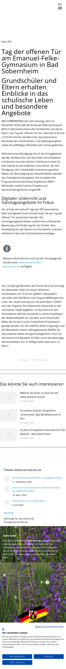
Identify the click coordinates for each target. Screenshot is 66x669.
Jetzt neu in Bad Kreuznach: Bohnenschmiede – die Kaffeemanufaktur (36, 489)
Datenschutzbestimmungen (49, 626)
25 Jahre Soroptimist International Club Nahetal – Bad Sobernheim (42, 432)
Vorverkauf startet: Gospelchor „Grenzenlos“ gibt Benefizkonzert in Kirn (40, 414)
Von (23, 360)
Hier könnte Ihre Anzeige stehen (28, 500)
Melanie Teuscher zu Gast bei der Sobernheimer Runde (39, 395)
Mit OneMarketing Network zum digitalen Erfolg (37, 477)
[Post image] (8, 398)
